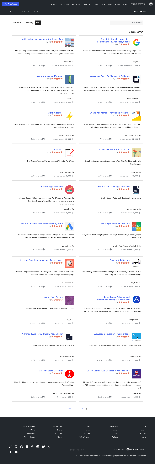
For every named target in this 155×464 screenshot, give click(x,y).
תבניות (115, 430)
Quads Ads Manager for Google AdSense (110, 113)
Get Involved (57, 426)
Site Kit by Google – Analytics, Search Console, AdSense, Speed (113, 40)
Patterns (115, 437)
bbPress (30, 433)
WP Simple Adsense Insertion (115, 223)
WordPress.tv (84, 437)
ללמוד (88, 426)
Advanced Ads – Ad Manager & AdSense (110, 76)
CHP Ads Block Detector (51, 371)
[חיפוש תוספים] (112, 23)
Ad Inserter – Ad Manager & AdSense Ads (42, 39)
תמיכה (88, 430)
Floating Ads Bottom (120, 260)
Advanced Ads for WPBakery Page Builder (42, 334)
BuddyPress (29, 437)
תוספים (115, 433)
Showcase (114, 426)
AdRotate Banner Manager (50, 76)
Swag (59, 437)
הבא (69, 409)
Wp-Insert (58, 149)
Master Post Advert (53, 297)
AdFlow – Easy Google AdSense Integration (42, 223)
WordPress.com (28, 426)
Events (59, 430)
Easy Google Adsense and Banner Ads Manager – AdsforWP (113, 298)
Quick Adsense (55, 113)
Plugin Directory (140, 11)
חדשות (143, 430)
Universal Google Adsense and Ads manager (41, 260)
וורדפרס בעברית (119, 450)
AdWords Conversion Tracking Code (112, 334)
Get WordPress (10, 4)
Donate (58, 433)
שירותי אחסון (141, 433)
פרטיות (143, 437)
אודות (144, 426)
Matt (32, 430)
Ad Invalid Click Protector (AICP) (114, 149)
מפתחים (87, 433)
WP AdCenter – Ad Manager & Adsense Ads (108, 371)
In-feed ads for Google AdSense (114, 186)
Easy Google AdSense (52, 186)
